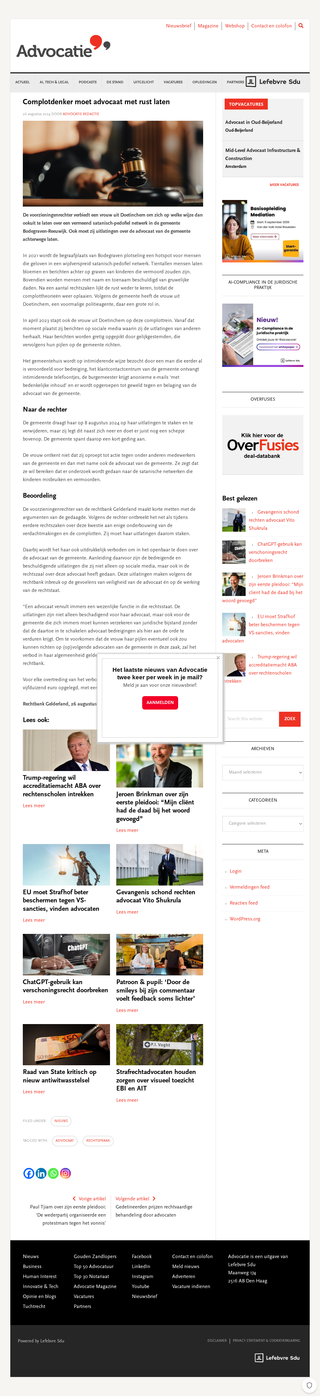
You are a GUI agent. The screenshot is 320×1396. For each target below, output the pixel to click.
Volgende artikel (132, 1199)
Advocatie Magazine (95, 1286)
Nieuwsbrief (178, 26)
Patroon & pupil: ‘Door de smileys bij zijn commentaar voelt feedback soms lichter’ (155, 991)
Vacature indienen (191, 1286)
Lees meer (34, 805)
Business (32, 1266)
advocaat (65, 1141)
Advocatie (63, 49)
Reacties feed (244, 903)
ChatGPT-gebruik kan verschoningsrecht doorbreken (275, 552)
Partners (82, 1306)
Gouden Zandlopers (95, 1256)
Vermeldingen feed (250, 887)
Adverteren (183, 1276)
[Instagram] (65, 1173)
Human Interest (40, 1276)
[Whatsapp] (53, 1173)
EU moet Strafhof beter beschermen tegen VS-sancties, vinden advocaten (61, 901)
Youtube (140, 1286)
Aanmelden (160, 702)
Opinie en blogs (39, 1296)
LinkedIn (141, 1266)
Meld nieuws (185, 1266)
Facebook (142, 1256)
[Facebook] (28, 1173)
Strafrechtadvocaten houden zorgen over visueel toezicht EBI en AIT (156, 1080)
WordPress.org (245, 919)
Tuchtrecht (34, 1306)
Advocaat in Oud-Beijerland (253, 122)
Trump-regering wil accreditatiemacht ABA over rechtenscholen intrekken (62, 786)
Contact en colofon (271, 26)
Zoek (292, 719)
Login (236, 871)
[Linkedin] (41, 1173)
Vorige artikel (92, 1199)
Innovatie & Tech (40, 1286)
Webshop (235, 26)
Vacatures (84, 1296)
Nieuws (61, 1121)
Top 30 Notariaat (91, 1276)
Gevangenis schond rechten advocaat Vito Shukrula (274, 520)
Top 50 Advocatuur (93, 1266)
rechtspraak (98, 1141)
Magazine (208, 26)
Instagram (142, 1276)
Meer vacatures (284, 185)
